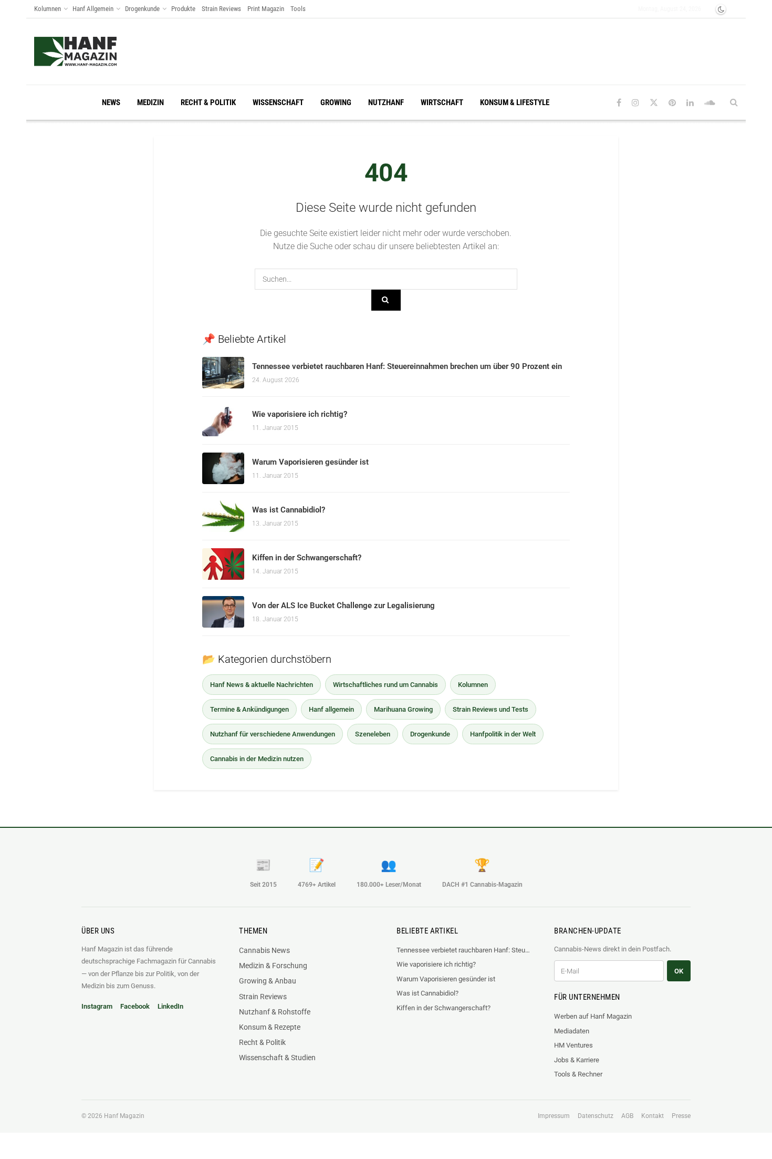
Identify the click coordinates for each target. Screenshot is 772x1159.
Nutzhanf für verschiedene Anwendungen (272, 734)
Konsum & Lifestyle (514, 102)
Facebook (135, 1006)
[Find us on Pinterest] (672, 102)
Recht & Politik (208, 102)
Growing (335, 102)
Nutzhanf (386, 102)
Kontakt (652, 1116)
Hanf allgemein (331, 709)
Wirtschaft (442, 102)
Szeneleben (372, 734)
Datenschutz (595, 1116)
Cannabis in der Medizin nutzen (257, 759)
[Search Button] (734, 102)
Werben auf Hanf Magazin (593, 1016)
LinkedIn (170, 1006)
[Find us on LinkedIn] (690, 102)
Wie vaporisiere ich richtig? (299, 414)
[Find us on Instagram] (635, 102)
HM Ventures (573, 1045)
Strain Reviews (221, 9)
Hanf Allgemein (92, 9)
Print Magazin (265, 9)
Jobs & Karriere (576, 1060)
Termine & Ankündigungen (249, 709)
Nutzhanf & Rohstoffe (274, 1012)
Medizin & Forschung (273, 965)
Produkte (183, 9)
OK (678, 971)
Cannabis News (264, 950)
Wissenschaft (278, 102)
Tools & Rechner (578, 1074)
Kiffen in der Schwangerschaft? (306, 557)
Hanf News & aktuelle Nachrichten (261, 685)
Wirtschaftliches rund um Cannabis (385, 685)
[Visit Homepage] (75, 51)
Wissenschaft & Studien (277, 1057)
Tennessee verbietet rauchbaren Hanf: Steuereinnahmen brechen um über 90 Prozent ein (407, 366)
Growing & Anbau (267, 981)
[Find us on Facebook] (619, 102)
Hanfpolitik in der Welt (503, 734)
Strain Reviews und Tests (490, 709)
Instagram (96, 1006)
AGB (627, 1116)
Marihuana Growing (403, 709)
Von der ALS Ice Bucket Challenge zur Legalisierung (343, 605)
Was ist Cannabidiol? (288, 510)
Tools (298, 9)
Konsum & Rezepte (269, 1027)
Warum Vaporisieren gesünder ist (310, 462)
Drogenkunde (142, 9)
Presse (681, 1116)
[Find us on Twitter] (654, 102)
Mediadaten (571, 1031)
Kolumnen (47, 9)
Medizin (150, 102)
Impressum (554, 1116)
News (111, 102)
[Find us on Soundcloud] (709, 102)
